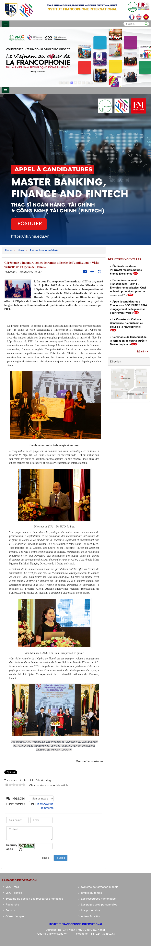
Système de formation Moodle (98, 886)
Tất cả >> (142, 351)
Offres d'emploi (14, 916)
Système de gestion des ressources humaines (33, 898)
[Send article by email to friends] (85, 271)
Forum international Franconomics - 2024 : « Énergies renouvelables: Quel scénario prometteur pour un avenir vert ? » (128, 288)
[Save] (100, 271)
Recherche (11, 904)
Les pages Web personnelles (98, 904)
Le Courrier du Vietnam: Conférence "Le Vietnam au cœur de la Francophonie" (126, 323)
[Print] (92, 271)
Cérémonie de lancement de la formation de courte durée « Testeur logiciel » (128, 341)
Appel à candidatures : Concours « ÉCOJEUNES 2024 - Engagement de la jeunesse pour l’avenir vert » (128, 307)
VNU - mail (11, 886)
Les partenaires (89, 910)
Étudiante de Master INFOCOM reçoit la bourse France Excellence (126, 270)
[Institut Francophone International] (18, 9)
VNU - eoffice (13, 892)
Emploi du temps (90, 892)
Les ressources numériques (97, 898)
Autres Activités (89, 916)
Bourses (10, 910)
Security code (11, 846)
